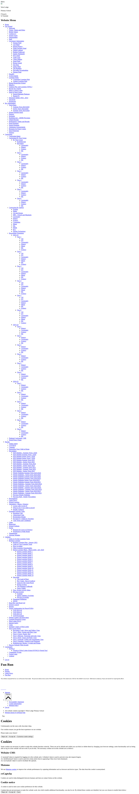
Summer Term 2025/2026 (21, 110)
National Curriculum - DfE (17, 438)
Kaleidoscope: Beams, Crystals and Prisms (26, 643)
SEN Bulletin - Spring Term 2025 (24, 462)
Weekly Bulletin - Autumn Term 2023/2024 (27, 487)
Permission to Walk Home (21, 531)
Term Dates (12, 105)
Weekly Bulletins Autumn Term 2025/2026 (27, 476)
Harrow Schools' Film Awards (18, 645)
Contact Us (12, 34)
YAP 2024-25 (17, 612)
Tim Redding (17, 68)
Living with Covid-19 (20, 506)
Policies (11, 114)
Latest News (13, 500)
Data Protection (14, 131)
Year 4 (19, 180)
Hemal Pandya (17, 46)
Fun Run (8, 675)
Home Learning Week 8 (25, 564)
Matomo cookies (11, 769)
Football (19, 594)
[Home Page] (1, 4)
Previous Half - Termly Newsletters (24, 497)
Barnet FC (16, 96)
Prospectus (12, 101)
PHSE (15, 228)
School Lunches (14, 502)
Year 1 (19, 153)
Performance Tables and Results (19, 121)
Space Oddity (21, 588)
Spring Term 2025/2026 (20, 109)
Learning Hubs (14, 77)
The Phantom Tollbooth (24, 586)
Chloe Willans (17, 59)
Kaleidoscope (21, 142)
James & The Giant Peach (25, 583)
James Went (17, 67)
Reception (20, 143)
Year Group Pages (15, 628)
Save (18, 792)
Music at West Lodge (16, 90)
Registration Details (19, 517)
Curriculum (8, 134)
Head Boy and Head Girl (17, 603)
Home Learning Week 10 (25, 568)
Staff (10, 39)
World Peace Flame (15, 440)
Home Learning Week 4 (25, 557)
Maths (15, 211)
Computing (16, 222)
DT (22, 240)
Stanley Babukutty (19, 54)
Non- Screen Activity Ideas (21, 590)
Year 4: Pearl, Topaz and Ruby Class (25, 638)
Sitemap (7, 692)
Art (22, 239)
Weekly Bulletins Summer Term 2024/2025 (27, 478)
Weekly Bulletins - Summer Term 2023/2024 (27, 484)
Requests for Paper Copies (17, 129)
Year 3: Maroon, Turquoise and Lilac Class (27, 636)
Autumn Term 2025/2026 (21, 107)
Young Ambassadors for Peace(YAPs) (21, 608)
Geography (24, 145)
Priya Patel (16, 56)
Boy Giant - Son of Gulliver (26, 581)
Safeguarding (13, 37)
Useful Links (13, 654)
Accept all (12, 736)
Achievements (13, 76)
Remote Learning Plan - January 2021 (25, 542)
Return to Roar (22, 584)
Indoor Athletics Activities (25, 595)
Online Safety (13, 444)
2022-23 (15, 235)
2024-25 (15, 381)
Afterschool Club (18, 515)
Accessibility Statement (16, 702)
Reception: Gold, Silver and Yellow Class (26, 630)
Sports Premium (14, 125)
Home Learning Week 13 (25, 573)
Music (15, 224)
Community (9, 647)
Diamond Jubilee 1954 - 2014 (18, 98)
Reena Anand (17, 63)
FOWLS (12, 649)
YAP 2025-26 (17, 614)
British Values (13, 32)
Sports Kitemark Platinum (21, 94)
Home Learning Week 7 (25, 562)
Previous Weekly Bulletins (21, 495)
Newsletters (12, 451)
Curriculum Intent (14, 136)
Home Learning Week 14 (25, 575)
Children (7, 537)
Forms (11, 528)
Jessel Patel (16, 61)
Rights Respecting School (17, 83)
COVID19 (12, 445)
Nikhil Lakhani (18, 50)
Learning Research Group (17, 619)
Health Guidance (18, 509)
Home (7, 24)
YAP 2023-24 (17, 610)
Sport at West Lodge (15, 92)
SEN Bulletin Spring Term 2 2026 (24, 456)
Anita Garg (16, 57)
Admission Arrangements (17, 127)
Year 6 (19, 198)
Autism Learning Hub (20, 81)
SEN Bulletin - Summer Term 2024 (24, 464)
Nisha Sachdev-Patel (19, 48)
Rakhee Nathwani (19, 52)
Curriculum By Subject (16, 207)
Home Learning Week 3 (25, 555)
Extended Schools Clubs (17, 511)
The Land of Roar (23, 579)
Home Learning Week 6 (25, 561)
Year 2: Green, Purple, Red (21, 634)
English (15, 209)
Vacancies (12, 99)
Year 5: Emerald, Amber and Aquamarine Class (28, 639)
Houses (11, 606)
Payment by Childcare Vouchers (23, 519)
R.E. (14, 229)
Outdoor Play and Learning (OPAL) (20, 87)
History (23, 147)
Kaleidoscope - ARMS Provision (19, 118)
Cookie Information (15, 704)
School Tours (13, 35)
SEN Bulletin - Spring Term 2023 (24, 471)
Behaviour (12, 524)
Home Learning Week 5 (25, 559)
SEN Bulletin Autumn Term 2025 (24, 460)
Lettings (11, 656)
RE (22, 151)
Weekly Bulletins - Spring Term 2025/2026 (27, 475)
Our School (8, 26)
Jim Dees (16, 65)
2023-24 (15, 325)
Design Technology (19, 231)
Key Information (10, 103)
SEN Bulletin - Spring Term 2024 (24, 465)
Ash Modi (16, 45)
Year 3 (19, 171)
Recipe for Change (15, 88)
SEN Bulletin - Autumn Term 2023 (24, 467)
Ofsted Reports (14, 120)
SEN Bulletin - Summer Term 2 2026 (25, 453)
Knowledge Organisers (16, 233)
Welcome (12, 28)
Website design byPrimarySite (15, 712)
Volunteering (13, 533)
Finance (11, 132)
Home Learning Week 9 (25, 566)
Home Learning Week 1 (25, 552)
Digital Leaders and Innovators (19, 617)
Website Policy (14, 705)
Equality (11, 74)
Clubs (11, 522)
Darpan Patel (17, 43)
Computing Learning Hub (21, 79)
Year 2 (19, 162)
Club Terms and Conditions (22, 520)
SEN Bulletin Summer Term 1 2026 (24, 455)
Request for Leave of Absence (22, 530)
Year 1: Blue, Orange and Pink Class (25, 632)
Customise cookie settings (25, 736)
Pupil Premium (14, 123)
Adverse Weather (14, 535)
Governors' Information (16, 41)
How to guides (17, 546)
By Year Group (18, 140)
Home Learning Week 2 (25, 553)
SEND (15, 601)
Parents (7, 442)
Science (23, 149)
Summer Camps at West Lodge (19, 627)
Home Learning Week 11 (25, 570)
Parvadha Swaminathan (20, 70)
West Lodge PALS (15, 621)
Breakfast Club (18, 513)
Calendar (12, 447)
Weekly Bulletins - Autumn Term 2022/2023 (27, 493)
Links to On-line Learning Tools (19, 539)
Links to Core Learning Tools (22, 544)
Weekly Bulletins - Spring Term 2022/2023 (27, 491)
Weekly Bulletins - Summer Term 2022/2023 (27, 489)
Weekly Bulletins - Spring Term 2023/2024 (27, 486)
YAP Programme (18, 616)
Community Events (15, 652)
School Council (14, 605)
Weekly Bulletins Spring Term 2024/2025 (26, 480)
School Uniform (14, 526)
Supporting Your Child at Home (19, 449)
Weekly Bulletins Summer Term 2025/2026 (27, 473)
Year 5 (19, 189)
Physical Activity (18, 592)
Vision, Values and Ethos (17, 30)
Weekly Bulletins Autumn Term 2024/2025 (27, 482)
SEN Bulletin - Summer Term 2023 (24, 469)
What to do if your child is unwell (24, 508)
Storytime (16, 577)
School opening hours (16, 112)
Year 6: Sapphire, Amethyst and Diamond (26, 641)
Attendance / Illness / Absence (18, 504)
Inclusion (12, 116)
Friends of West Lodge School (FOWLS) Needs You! (30, 650)
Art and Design (18, 213)
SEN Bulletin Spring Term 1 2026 (24, 458)
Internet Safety (13, 623)
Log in (7, 659)
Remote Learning (14, 541)
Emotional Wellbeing (20, 599)
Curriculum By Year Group (17, 138)
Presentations (13, 498)
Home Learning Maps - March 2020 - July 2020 (28, 550)
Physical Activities (23, 597)
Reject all (4, 736)
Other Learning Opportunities (22, 548)
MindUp (11, 85)
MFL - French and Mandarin (22, 215)
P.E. (14, 226)
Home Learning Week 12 (25, 572)
